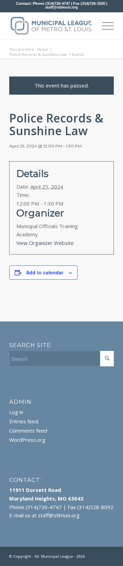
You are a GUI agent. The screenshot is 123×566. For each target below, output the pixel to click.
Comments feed (28, 430)
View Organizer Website (45, 242)
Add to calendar (44, 272)
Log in (16, 412)
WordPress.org (27, 439)
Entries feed (23, 421)
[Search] (88, 25)
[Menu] (104, 25)
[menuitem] (88, 25)
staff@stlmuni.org (61, 7)
